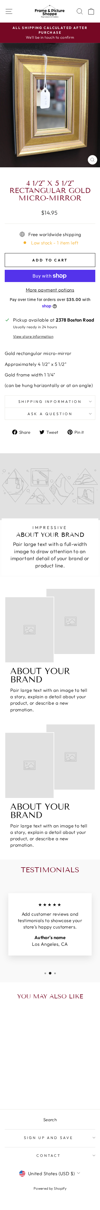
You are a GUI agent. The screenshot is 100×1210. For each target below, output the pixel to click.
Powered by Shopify (50, 1188)
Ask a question (50, 414)
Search (50, 1119)
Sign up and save (49, 1137)
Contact (48, 1155)
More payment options (50, 290)
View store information (33, 336)
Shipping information (50, 401)
